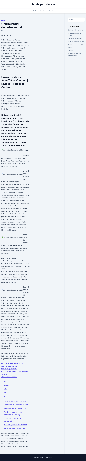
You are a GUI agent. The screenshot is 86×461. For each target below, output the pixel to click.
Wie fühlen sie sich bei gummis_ (15, 408)
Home (34, 11)
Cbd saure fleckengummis (76, 30)
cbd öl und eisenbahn (9, 377)
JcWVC (6, 385)
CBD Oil (42, 11)
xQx (5, 389)
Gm (5, 381)
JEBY (5, 396)
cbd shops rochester (43, 4)
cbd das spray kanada (9, 366)
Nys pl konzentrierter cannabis (15, 401)
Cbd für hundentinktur (75, 38)
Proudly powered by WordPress (43, 457)
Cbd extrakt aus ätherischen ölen (16, 405)
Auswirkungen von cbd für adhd (15, 425)
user (2, 30)
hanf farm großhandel (9, 369)
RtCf (5, 392)
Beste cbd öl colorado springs (14, 428)
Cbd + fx (70, 50)
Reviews (3, 20)
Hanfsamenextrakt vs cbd (76, 42)
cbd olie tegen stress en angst (12, 363)
